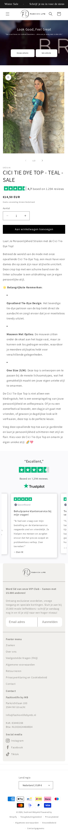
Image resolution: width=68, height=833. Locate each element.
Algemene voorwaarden (20, 664)
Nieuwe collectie (23, 53)
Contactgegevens (35, 828)
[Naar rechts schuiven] (42, 160)
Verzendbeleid (49, 822)
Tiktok (15, 754)
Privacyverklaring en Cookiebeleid (26, 677)
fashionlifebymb (32, 812)
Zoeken (10, 645)
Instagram (17, 740)
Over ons (11, 651)
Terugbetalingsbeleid (31, 816)
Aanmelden (50, 622)
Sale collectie (46, 53)
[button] (7, 14)
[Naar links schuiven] (26, 160)
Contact (10, 683)
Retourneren (14, 671)
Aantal (6, 208)
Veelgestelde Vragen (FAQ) (22, 658)
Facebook (17, 747)
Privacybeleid (52, 816)
